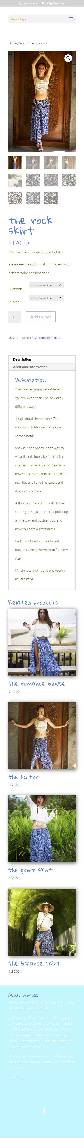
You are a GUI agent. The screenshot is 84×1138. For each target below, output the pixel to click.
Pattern (16, 289)
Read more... (17, 1077)
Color (14, 301)
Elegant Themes (41, 1121)
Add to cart (40, 316)
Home (12, 43)
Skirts (23, 43)
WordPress (42, 1130)
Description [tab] (22, 359)
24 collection (43, 337)
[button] (68, 58)
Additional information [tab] (30, 367)
